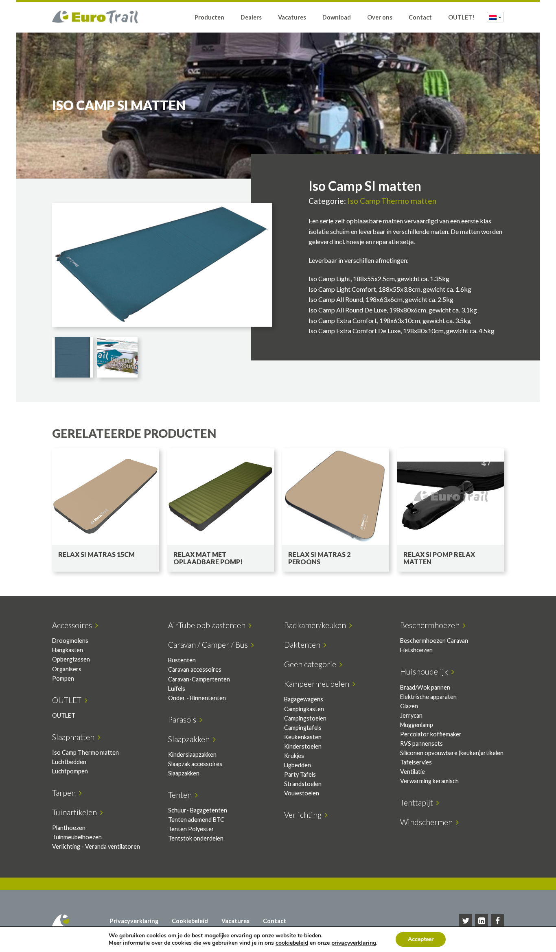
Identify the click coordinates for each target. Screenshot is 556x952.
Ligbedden (297, 765)
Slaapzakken (190, 739)
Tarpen (65, 792)
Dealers (251, 17)
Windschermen (428, 822)
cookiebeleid (292, 943)
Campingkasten (304, 708)
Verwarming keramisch (429, 780)
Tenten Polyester (191, 828)
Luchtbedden (69, 761)
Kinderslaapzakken (192, 754)
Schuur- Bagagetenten (197, 810)
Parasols (183, 719)
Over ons (379, 17)
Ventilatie (412, 771)
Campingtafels (303, 727)
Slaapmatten (75, 737)
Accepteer (420, 939)
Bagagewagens (303, 699)
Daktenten (304, 644)
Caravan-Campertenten (199, 679)
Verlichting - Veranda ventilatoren (96, 846)
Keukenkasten (303, 737)
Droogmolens (70, 640)
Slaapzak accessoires (195, 763)
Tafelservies (416, 762)
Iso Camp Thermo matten (392, 200)
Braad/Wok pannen (425, 687)
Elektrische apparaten (428, 696)
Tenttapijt (418, 802)
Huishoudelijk (425, 671)
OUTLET (68, 700)
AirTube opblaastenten (208, 625)
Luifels (176, 688)
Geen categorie (311, 664)
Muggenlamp (416, 724)
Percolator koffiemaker (431, 734)
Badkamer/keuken (316, 625)
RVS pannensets (421, 743)
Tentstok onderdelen (195, 838)
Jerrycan (411, 715)
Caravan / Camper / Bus (209, 644)
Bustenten (182, 660)
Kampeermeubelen (318, 683)
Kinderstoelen (303, 746)
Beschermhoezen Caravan (434, 640)
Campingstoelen (305, 718)
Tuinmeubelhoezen (77, 837)
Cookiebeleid (190, 920)
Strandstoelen (303, 783)
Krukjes (294, 755)
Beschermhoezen (431, 625)
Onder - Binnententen (197, 697)
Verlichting (304, 814)
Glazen (409, 706)
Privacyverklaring (134, 920)
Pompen (63, 678)
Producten (209, 17)
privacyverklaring (353, 943)
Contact (420, 17)
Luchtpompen (70, 771)
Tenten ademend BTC (196, 819)
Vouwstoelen (301, 793)
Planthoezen (68, 827)
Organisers (66, 669)
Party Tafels (300, 774)
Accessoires (73, 625)
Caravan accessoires (194, 669)
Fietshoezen (416, 649)
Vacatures (292, 17)
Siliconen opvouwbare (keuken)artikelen (451, 752)
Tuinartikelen (76, 812)
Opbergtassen (71, 659)
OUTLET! (461, 17)
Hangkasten (67, 649)
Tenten (181, 794)
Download (336, 17)
